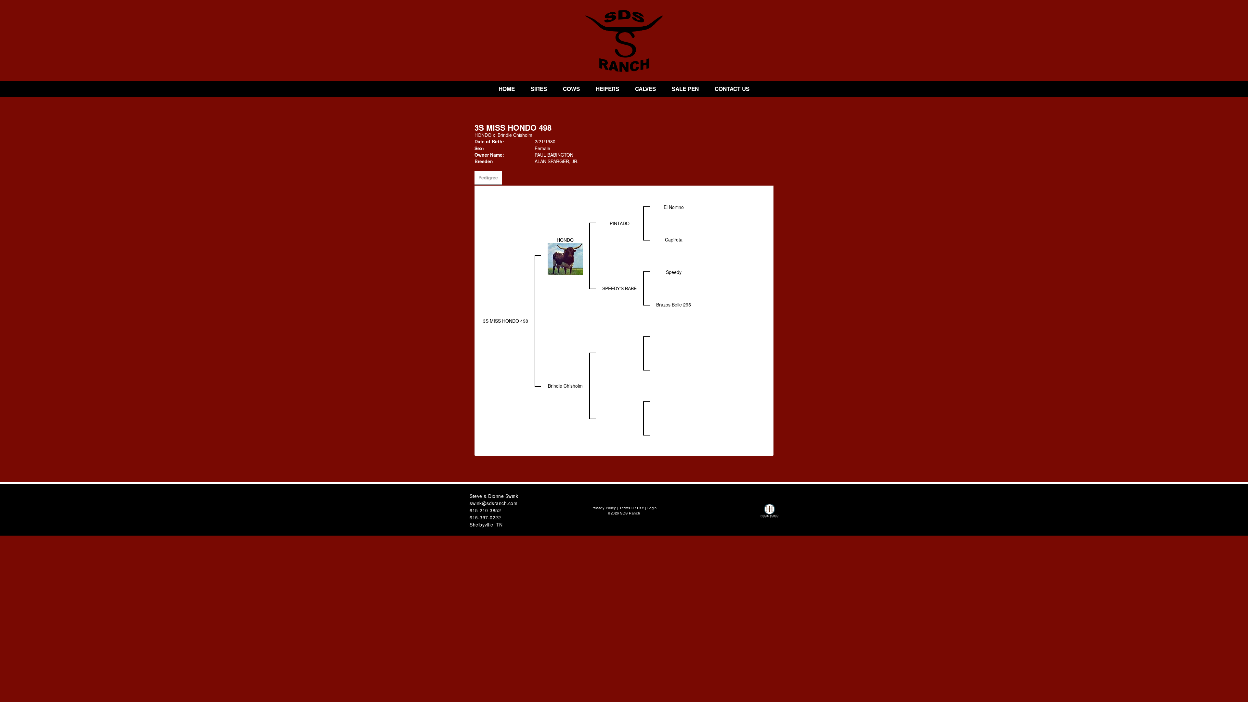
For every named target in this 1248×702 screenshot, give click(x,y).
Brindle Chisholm (515, 135)
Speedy (674, 272)
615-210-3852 (485, 510)
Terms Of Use (631, 507)
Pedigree (488, 177)
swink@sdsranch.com (493, 503)
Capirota (673, 239)
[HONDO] (565, 258)
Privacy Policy (604, 507)
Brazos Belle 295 (673, 304)
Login (652, 507)
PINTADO (620, 223)
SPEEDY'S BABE (619, 288)
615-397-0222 (485, 517)
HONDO (482, 135)
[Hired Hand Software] (769, 513)
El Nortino (674, 207)
